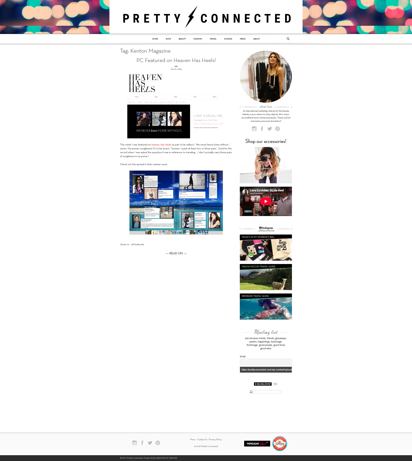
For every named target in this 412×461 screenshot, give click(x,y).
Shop (168, 39)
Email (242, 356)
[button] (288, 39)
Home (155, 39)
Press (243, 39)
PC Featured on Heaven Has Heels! (176, 60)
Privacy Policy (215, 440)
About (256, 39)
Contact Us (202, 440)
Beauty (182, 39)
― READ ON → (176, 253)
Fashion (198, 39)
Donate (228, 39)
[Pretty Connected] (206, 17)
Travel (213, 39)
